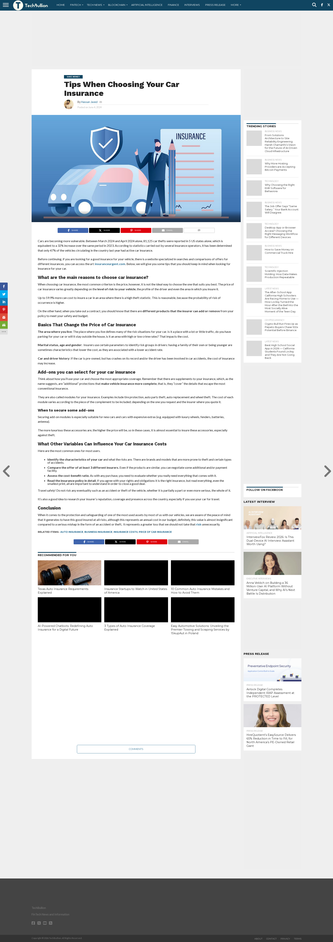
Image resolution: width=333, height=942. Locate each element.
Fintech (75, 4)
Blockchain (116, 4)
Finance (173, 4)
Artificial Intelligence (146, 4)
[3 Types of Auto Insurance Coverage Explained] (136, 616)
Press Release (215, 4)
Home (61, 4)
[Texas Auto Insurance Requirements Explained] (69, 579)
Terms (297, 938)
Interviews (192, 4)
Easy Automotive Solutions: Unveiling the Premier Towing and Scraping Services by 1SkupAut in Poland (200, 629)
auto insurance (71, 531)
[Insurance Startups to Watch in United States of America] (136, 579)
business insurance (98, 531)
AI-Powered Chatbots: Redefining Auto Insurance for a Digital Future (65, 627)
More (235, 4)
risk (198, 524)
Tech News (94, 4)
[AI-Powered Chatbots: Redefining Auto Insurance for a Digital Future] (69, 616)
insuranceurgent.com (110, 264)
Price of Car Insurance (155, 531)
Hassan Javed (89, 102)
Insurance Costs (126, 531)
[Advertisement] (166, 39)
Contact (271, 938)
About (258, 938)
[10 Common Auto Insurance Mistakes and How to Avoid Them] (203, 579)
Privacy (285, 938)
